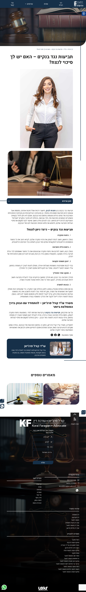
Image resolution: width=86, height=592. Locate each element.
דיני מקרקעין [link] (75, 517)
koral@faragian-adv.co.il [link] (67, 486)
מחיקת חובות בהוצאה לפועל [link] (71, 572)
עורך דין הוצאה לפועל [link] (72, 525)
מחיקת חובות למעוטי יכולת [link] (71, 550)
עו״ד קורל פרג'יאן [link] (35, 346)
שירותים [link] (30, 4)
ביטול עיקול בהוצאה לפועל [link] (71, 566)
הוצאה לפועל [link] (75, 520)
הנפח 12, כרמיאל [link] (71, 483)
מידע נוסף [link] (38, 498)
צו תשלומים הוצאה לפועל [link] (71, 558)
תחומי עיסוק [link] (37, 500)
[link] (78, 4)
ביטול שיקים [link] (75, 540)
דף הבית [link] (61, 3)
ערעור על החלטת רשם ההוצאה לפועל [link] (67, 564)
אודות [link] (46, 4)
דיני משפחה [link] (75, 515)
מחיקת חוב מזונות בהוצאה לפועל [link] (69, 561)
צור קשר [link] (12, 3)
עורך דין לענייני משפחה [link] (72, 523)
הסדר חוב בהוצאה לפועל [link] (71, 556)
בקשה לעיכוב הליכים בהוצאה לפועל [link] (68, 569)
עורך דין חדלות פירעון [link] (73, 528)
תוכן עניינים (66, 201)
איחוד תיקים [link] (75, 553)
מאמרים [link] (39, 492)
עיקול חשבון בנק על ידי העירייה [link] (70, 545)
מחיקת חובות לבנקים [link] (73, 542)
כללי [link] (65, 49)
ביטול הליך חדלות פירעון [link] (72, 548)
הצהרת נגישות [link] (37, 503)
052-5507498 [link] (2, 401)
